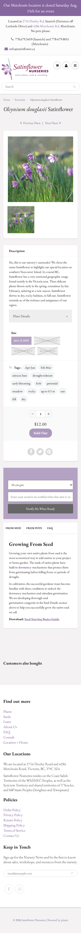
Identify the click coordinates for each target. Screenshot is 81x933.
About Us (10, 726)
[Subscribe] (72, 873)
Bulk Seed (47, 351)
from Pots (34, 528)
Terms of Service (14, 830)
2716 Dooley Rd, (33, 21)
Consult (8, 737)
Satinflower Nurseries (33, 920)
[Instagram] (19, 889)
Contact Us (11, 835)
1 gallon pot (47, 341)
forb (38, 383)
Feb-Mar (46, 367)
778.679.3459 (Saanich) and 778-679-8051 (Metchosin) (42, 41)
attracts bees (19, 375)
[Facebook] (8, 889)
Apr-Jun (30, 367)
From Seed (13, 528)
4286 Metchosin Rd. (46, 26)
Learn (7, 721)
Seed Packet (23, 351)
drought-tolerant (42, 375)
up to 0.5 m (48, 391)
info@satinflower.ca (22, 49)
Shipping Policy (14, 825)
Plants (7, 711)
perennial (52, 383)
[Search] (74, 86)
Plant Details (21, 316)
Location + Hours (15, 742)
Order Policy (12, 810)
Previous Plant (31, 123)
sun (63, 391)
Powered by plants (57, 920)
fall (14, 399)
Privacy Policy (13, 815)
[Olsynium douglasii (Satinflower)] (40, 169)
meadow (17, 391)
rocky (31, 391)
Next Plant (51, 123)
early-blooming (21, 383)
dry (24, 399)
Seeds (7, 716)
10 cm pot (21, 341)
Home (6, 100)
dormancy (25, 567)
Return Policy (12, 820)
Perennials (20, 100)
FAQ (50, 528)
